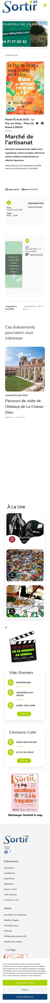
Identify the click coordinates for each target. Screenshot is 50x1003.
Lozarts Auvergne (35, 207)
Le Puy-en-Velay (25, 752)
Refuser (25, 990)
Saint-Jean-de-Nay (26, 742)
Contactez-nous (11, 925)
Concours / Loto (11, 900)
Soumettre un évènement (15, 914)
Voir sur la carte (36, 254)
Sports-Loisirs (10, 889)
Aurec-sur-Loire (25, 705)
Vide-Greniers (10, 894)
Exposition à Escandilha (11, 307)
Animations (9, 867)
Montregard (23, 682)
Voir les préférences (25, 997)
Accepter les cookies (25, 983)
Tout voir (24, 714)
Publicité (8, 931)
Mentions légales (11, 920)
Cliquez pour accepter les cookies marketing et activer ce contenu (13, 264)
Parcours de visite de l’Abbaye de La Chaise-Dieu (24, 406)
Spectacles (9, 884)
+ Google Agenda (12, 189)
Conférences (9, 873)
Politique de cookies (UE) (15, 936)
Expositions (9, 878)
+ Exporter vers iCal (30, 189)
